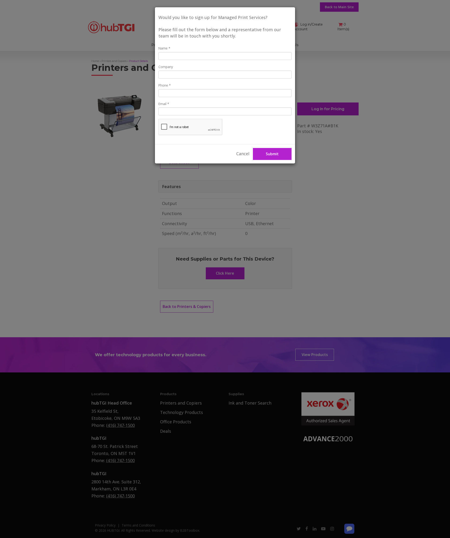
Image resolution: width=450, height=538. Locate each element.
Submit (272, 153)
